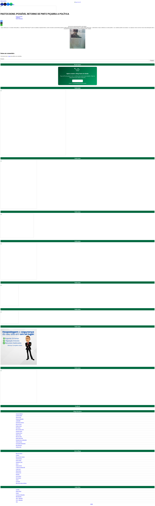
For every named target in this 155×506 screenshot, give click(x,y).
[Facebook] (77, 21)
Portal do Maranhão (19, 419)
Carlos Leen (18, 469)
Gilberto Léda (18, 447)
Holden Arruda (19, 426)
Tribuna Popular (19, 441)
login (9, 56)
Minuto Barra (18, 470)
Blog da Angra (18, 424)
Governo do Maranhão (20, 494)
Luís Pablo (18, 481)
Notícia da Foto (19, 465)
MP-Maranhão (18, 496)
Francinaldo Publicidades (20, 443)
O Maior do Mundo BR (20, 467)
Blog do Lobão (19, 436)
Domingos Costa (19, 462)
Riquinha (17, 474)
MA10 (17, 463)
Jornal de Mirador (19, 413)
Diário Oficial (18, 491)
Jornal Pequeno (19, 458)
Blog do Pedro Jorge (20, 429)
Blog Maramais (19, 445)
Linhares (17, 455)
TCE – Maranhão (19, 500)
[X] (77, 23)
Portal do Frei (18, 472)
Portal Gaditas (18, 460)
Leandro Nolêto (19, 415)
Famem (17, 493)
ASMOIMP (18, 420)
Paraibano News (19, 433)
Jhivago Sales (18, 417)
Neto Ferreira (18, 477)
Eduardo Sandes (19, 431)
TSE (17, 501)
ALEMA (17, 489)
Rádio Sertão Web (19, 438)
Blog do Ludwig (19, 453)
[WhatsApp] (77, 25)
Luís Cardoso (18, 476)
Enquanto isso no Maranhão (21, 440)
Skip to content (3, 1)
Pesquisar (2, 58)
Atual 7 (17, 479)
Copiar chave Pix (77, 80)
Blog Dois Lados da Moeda (21, 483)
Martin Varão (18, 434)
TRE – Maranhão (19, 498)
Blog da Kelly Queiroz (20, 456)
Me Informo (18, 427)
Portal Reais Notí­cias (20, 422)
